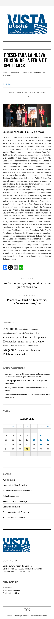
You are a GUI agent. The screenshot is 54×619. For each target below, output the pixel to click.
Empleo (6, 345)
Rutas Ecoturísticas (11, 496)
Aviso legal (7, 587)
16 (48, 440)
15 (41, 440)
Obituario (34, 350)
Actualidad (10, 329)
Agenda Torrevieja (26, 333)
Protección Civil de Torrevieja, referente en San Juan (27, 301)
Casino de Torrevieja (11, 507)
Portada (6, 73)
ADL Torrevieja (9, 480)
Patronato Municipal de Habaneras (17, 490)
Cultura (6, 84)
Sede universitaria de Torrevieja (16, 512)
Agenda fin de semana (28, 329)
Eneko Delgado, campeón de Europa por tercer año (27, 285)
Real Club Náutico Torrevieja (15, 501)
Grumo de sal (33, 345)
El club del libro (24, 341)
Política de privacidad (12, 590)
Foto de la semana (18, 345)
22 (41, 444)
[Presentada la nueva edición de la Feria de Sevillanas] (27, 115)
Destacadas (10, 341)
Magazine (9, 350)
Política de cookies (11, 593)
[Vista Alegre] (27, 24)
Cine (37, 332)
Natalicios (23, 350)
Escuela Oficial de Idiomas (14, 517)
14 (34, 440)
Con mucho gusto (12, 337)
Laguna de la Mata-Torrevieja (15, 485)
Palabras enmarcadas (15, 354)
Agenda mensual (10, 333)
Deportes (40, 337)
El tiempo (38, 341)
